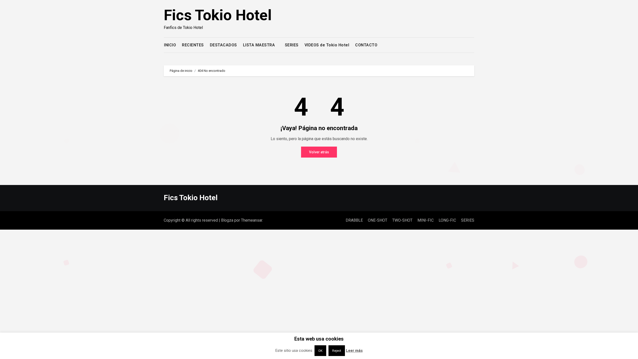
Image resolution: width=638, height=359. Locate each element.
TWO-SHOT (402, 220)
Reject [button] (336, 351)
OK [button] (320, 351)
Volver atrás (319, 152)
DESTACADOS (223, 45)
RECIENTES (193, 45)
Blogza (227, 220)
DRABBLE (354, 220)
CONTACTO (366, 45)
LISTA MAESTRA (259, 45)
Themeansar (251, 220)
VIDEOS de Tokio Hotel (327, 45)
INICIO (170, 45)
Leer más (354, 350)
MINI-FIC (425, 220)
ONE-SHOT (377, 220)
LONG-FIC (447, 220)
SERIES (292, 45)
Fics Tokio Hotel (218, 15)
